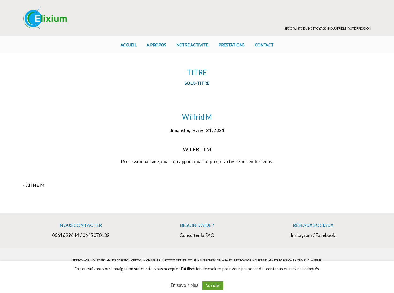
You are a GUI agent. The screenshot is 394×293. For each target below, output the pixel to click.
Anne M (35, 185)
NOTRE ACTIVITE (192, 44)
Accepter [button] (213, 285)
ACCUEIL (129, 44)
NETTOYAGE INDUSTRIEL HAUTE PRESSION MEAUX (197, 260)
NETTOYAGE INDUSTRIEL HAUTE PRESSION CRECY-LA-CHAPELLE (116, 260)
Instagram (301, 235)
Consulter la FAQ (197, 235)
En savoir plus (184, 285)
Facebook (325, 235)
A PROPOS (156, 44)
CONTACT (264, 44)
